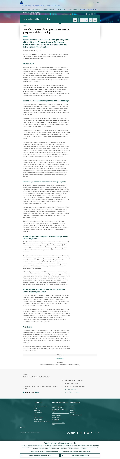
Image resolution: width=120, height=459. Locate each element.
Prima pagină (23, 12)
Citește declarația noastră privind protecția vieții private (44, 451)
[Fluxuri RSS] (98, 432)
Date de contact (38, 412)
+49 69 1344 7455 (71, 389)
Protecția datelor (56, 417)
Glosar (35, 408)
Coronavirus (60, 358)
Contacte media (29, 392)
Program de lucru (38, 417)
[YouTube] (91, 432)
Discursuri (38, 12)
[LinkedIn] (84, 432)
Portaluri (72, 406)
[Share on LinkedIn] (90, 20)
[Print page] (75, 20)
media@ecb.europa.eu (73, 392)
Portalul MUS (73, 412)
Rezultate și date (62, 9)
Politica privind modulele (60, 413)
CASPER (72, 410)
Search (93, 3)
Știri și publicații (73, 9)
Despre (23, 9)
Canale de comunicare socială (41, 421)
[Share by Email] (95, 20)
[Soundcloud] (95, 432)
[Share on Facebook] (86, 20)
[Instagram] (88, 432)
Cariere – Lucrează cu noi (40, 406)
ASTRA (71, 408)
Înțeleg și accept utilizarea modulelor (40, 455)
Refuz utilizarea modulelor (80, 455)
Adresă (35, 414)
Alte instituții (37, 410)
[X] (81, 432)
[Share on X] (82, 20)
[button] (95, 3)
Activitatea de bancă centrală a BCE (88, 9)
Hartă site (23, 427)
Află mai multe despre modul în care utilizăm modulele (75, 451)
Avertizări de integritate (76, 414)
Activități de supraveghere (49, 9)
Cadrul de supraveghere (34, 9)
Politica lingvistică (56, 415)
